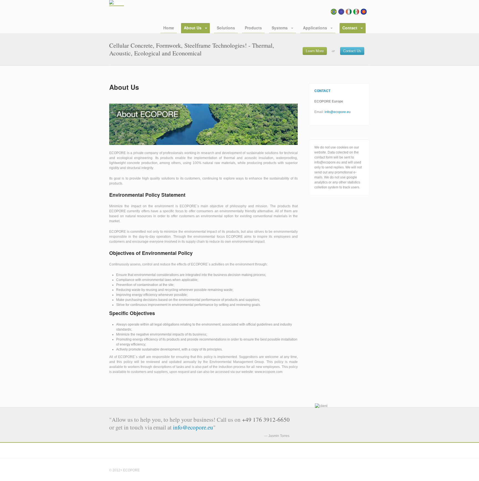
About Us (193, 27)
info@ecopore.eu (338, 112)
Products (253, 27)
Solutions (226, 27)
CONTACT (322, 91)
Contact (350, 27)
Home (168, 27)
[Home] (116, 3)
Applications (315, 27)
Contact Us (352, 51)
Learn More (315, 51)
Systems (280, 27)
